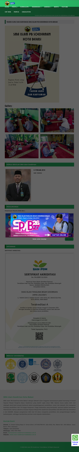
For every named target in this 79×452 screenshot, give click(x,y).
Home (7, 7)
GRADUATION (26, 12)
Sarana (47, 7)
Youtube (65, 7)
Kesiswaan (36, 7)
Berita (56, 7)
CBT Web (8, 12)
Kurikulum (24, 7)
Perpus (16, 12)
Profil (14, 7)
